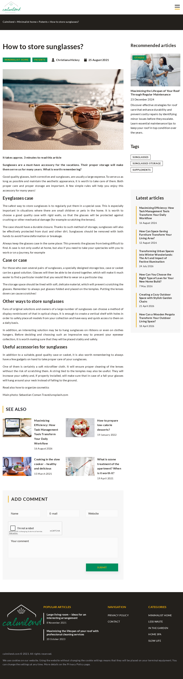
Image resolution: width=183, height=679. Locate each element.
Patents (39, 59)
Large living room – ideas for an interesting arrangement (66, 616)
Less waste (155, 621)
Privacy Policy (75, 664)
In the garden (158, 627)
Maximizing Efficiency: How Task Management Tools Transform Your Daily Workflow (156, 213)
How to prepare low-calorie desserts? (107, 425)
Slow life (154, 640)
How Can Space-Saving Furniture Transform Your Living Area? (155, 235)
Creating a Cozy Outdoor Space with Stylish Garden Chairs (155, 298)
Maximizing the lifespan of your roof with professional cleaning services (73, 632)
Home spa (154, 634)
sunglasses (141, 157)
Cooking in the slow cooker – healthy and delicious (47, 463)
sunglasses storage (147, 163)
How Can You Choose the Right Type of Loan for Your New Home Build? (156, 278)
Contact (114, 621)
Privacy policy (118, 615)
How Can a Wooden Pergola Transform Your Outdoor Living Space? (157, 318)
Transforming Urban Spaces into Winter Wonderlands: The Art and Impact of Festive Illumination (156, 256)
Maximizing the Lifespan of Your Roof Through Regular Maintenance (155, 92)
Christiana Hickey (68, 59)
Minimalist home (17, 59)
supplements (142, 169)
